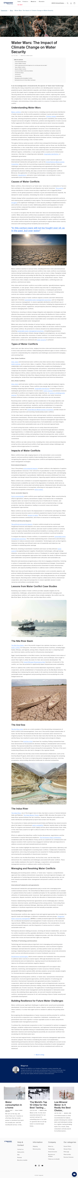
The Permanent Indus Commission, (50, 837)
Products (25, 1)
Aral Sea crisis (27, 741)
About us (33, 1)
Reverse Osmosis (68, 1157)
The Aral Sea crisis (17, 729)
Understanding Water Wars (20, 61)
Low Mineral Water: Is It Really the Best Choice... (62, 1106)
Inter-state (14, 362)
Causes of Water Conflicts (20, 63)
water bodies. (39, 489)
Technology (51, 1149)
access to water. (33, 515)
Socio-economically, (17, 496)
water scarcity (47, 391)
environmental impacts (30, 468)
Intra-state (14, 384)
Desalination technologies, (19, 956)
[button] (26, 1)
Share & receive (52, 1151)
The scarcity (59, 188)
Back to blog (40, 1055)
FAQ (18, 1154)
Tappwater (4, 10)
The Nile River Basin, (17, 645)
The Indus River (18, 76)
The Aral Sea (17, 74)
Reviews (19, 1157)
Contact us (20, 1149)
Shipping (35, 1146)
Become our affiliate (51, 1155)
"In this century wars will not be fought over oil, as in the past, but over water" (31, 65)
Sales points (20, 1152)
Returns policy (37, 1149)
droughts (14, 202)
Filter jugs (66, 1151)
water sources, (16, 364)
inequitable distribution (42, 388)
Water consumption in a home (13, 1105)
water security (41, 340)
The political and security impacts (21, 524)
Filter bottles (67, 1154)
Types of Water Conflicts (20, 67)
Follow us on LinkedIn (54, 1159)
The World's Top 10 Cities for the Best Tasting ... (38, 1105)
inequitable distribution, (51, 154)
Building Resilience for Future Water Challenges (25, 80)
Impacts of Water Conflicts (20, 69)
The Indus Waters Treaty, (31, 815)
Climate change (51, 116)
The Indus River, (16, 813)
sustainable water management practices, (38, 300)
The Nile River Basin (19, 72)
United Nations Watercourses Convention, (40, 409)
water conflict (15, 647)
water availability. (37, 825)
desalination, (22, 175)
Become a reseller (22, 1160)
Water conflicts (16, 112)
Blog (11, 10)
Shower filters (67, 1149)
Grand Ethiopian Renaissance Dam (34, 662)
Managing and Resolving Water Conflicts (23, 78)
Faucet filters (67, 1146)
